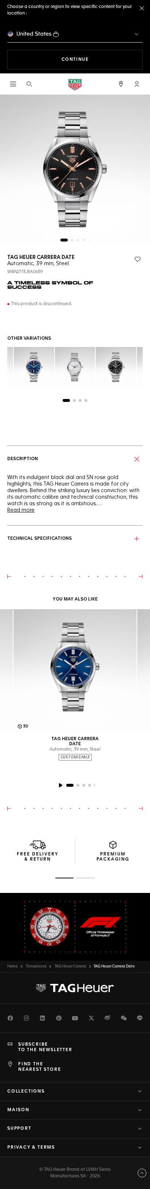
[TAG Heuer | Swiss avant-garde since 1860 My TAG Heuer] (75, 988)
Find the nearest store (39, 1067)
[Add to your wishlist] (138, 259)
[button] (137, 84)
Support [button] (19, 1128)
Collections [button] (26, 1091)
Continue (102, 59)
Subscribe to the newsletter (45, 1047)
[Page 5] (89, 240)
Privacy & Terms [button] (31, 1147)
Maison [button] (18, 1110)
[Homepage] (75, 84)
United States (34, 34)
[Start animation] (60, 785)
